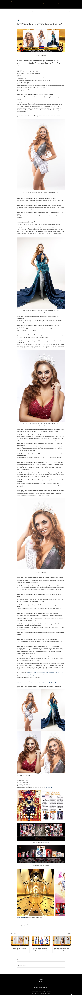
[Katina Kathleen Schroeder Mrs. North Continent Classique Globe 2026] (20, 941)
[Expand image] (29, 710)
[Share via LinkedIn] (24, 925)
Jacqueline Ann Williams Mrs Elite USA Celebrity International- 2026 (61, 949)
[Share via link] (27, 925)
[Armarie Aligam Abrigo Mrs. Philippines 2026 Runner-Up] (41, 941)
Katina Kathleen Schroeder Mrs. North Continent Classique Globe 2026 (19, 949)
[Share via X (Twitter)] (21, 925)
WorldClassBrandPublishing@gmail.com (41, 991)
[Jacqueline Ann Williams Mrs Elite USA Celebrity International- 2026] (62, 941)
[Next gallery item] (63, 892)
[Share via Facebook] (18, 925)
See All (69, 933)
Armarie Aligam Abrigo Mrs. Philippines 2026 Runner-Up (40, 949)
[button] (69, 11)
